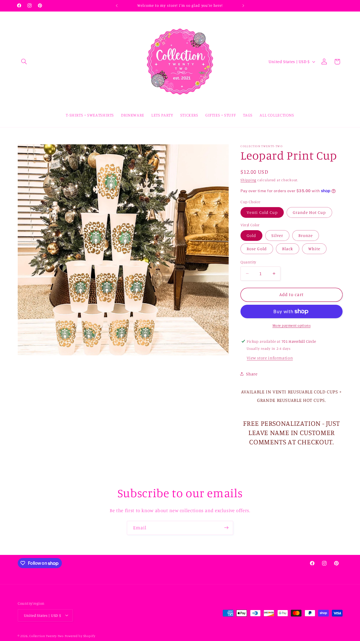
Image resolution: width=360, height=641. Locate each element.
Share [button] (251, 373)
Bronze (305, 235)
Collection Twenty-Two (46, 636)
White (314, 248)
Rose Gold (257, 248)
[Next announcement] (243, 5)
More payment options (292, 325)
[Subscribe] (226, 528)
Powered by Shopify (80, 636)
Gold (251, 235)
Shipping (248, 180)
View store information (270, 357)
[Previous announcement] (117, 5)
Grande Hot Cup (309, 212)
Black (287, 248)
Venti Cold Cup (262, 212)
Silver (277, 235)
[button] (24, 61)
